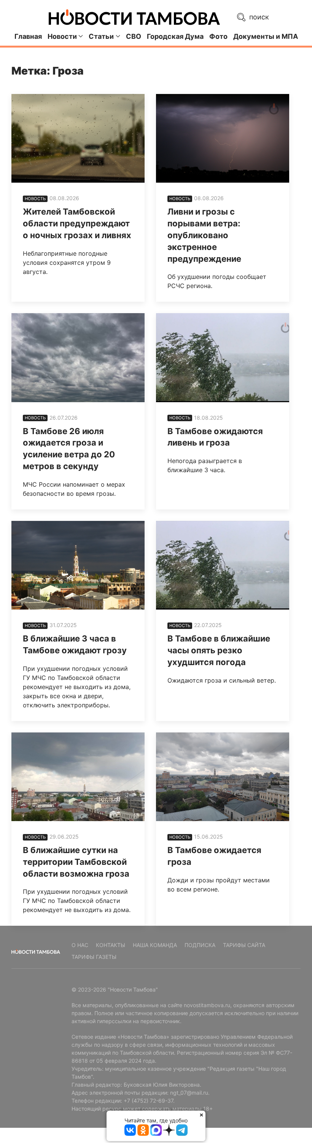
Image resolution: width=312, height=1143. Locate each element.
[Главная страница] (134, 17)
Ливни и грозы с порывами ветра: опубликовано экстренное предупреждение (204, 235)
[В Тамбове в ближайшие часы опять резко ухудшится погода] (222, 565)
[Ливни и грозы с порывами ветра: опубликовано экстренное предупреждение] (222, 138)
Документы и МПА (265, 36)
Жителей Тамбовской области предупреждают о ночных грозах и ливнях (77, 223)
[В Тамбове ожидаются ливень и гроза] (222, 357)
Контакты (110, 945)
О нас (80, 945)
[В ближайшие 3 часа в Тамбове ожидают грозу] (78, 565)
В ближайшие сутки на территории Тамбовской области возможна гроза (76, 862)
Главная (28, 36)
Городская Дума (175, 36)
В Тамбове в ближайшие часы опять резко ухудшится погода (218, 650)
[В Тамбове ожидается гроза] (222, 776)
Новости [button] (62, 36)
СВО (133, 36)
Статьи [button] (101, 36)
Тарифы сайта (244, 945)
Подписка (200, 945)
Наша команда (155, 945)
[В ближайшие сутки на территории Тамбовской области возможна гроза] (78, 776)
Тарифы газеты (94, 957)
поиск (258, 17)
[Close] (201, 1115)
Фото (218, 36)
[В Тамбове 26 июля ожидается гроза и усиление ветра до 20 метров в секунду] (78, 357)
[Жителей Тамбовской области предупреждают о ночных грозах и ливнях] (78, 138)
